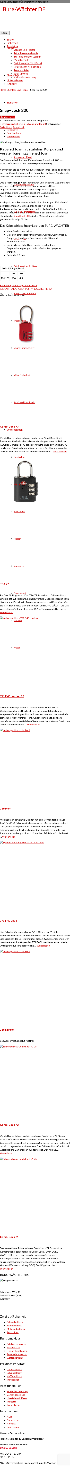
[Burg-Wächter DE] (35, 17)
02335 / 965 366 (8, 1447)
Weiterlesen (33, 724)
